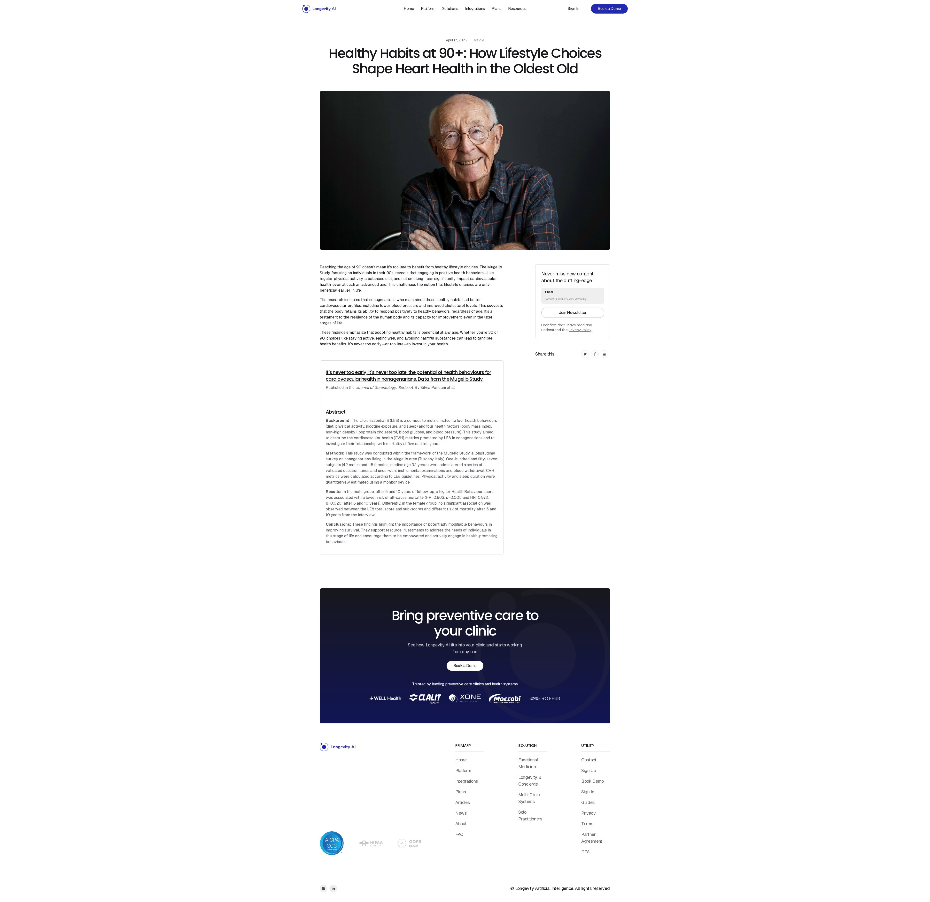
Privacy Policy (580, 329)
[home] (319, 9)
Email (549, 292)
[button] (450, 9)
